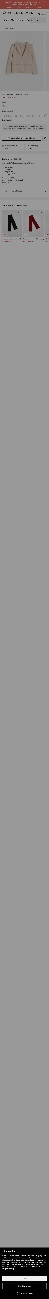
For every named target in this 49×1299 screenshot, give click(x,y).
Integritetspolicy (8, 1269)
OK (24, 1278)
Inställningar (24, 1286)
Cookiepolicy (33, 1266)
